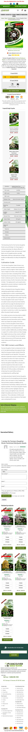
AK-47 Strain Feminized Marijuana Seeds (7, 618)
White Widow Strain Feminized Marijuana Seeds (7, 572)
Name (3, 481)
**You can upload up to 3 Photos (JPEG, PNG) (12, 490)
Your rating (4, 469)
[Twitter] (14, 4)
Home (2, 18)
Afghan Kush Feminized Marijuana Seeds (14, 176)
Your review (4, 473)
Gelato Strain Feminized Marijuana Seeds (7, 526)
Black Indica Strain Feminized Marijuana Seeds (14, 153)
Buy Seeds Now (14, 90)
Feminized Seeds (11, 18)
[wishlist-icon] (18, 10)
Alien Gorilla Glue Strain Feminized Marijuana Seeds (20, 572)
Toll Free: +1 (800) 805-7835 (11, 677)
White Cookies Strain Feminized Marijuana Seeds (20, 526)
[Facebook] (11, 4)
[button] (25, 10)
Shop (6, 18)
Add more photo (6, 496)
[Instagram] (17, 4)
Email (3, 486)
